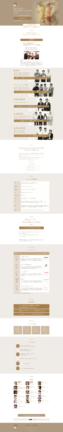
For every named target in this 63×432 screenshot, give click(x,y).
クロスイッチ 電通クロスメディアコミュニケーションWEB (25, 241)
